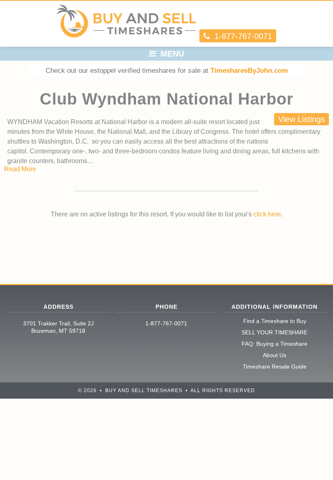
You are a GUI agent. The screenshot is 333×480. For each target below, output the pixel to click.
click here (267, 214)
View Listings (301, 119)
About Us (274, 355)
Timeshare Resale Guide (275, 366)
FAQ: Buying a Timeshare (274, 343)
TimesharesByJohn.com (249, 70)
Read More (20, 169)
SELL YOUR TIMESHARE (274, 332)
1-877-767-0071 (166, 323)
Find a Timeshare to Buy (274, 321)
